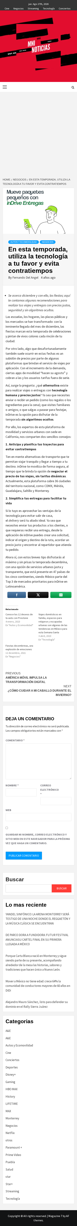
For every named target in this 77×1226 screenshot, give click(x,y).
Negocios (18, 8)
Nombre (12, 785)
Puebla (10, 1162)
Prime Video (13, 1155)
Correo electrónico (49, 789)
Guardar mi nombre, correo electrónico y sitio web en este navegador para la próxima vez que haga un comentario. (38, 839)
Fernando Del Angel (25, 277)
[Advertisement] (38, 132)
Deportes (12, 1067)
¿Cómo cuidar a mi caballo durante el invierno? (39, 690)
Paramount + (14, 1147)
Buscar (15, 879)
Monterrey (12, 1118)
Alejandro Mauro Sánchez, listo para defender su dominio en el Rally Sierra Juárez (37, 1004)
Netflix (10, 1133)
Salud (9, 1169)
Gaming (10, 1082)
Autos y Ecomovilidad (23, 242)
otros (9, 1140)
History (10, 1096)
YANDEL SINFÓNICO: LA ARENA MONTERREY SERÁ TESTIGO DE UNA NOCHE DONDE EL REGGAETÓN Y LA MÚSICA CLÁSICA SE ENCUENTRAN (38, 918)
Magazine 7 (55, 1216)
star (8, 1177)
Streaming (33, 8)
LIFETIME (12, 1104)
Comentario (15, 740)
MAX (8, 1111)
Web (8, 810)
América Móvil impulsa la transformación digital (26, 678)
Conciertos (65, 8)
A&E (8, 1031)
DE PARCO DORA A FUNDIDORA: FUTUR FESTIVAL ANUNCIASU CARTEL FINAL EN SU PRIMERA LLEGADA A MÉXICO (37, 939)
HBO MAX (12, 1089)
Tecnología (49, 8)
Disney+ (11, 1075)
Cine (7, 8)
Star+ (9, 1184)
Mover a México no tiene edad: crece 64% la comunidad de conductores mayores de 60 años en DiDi (38, 985)
